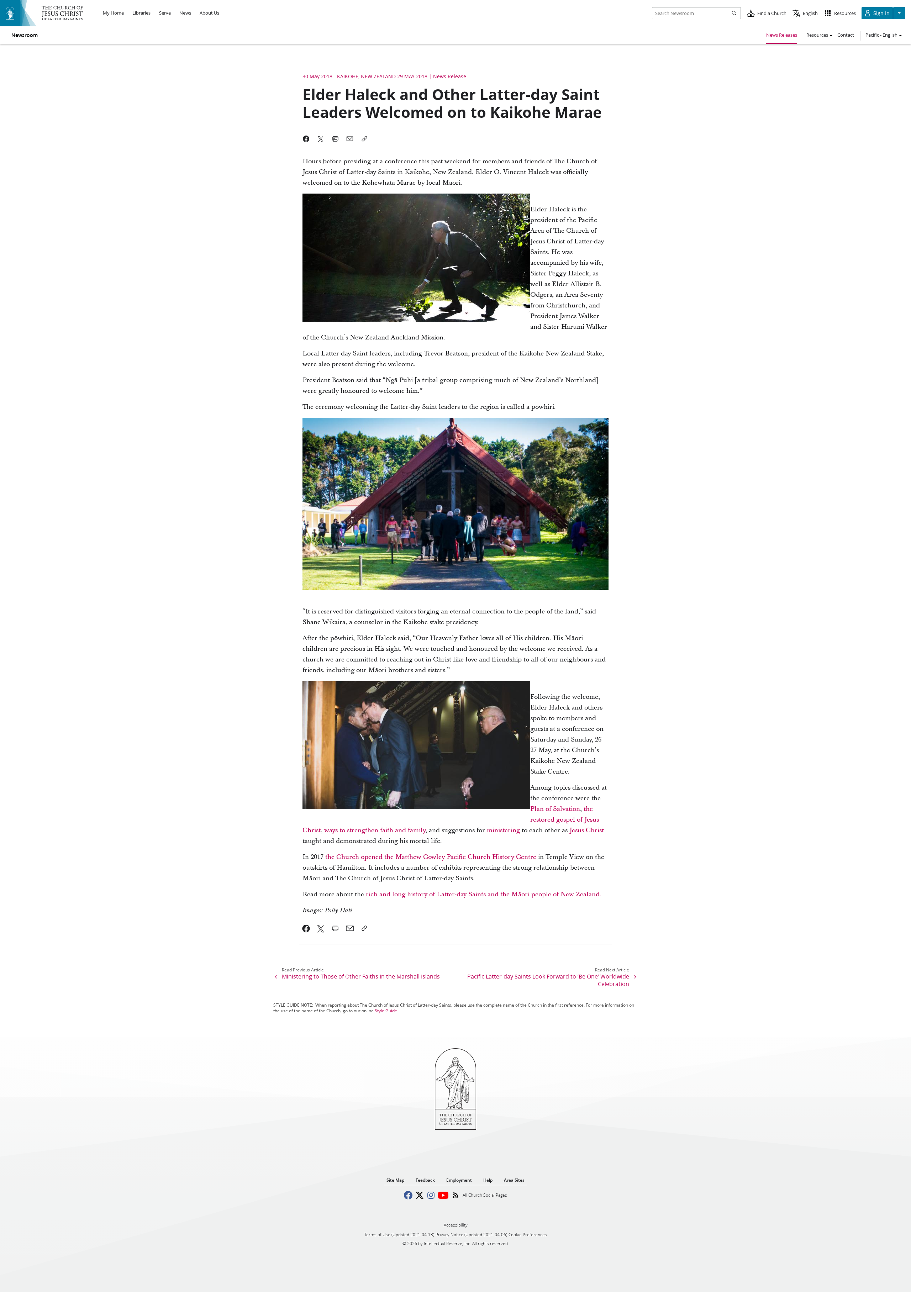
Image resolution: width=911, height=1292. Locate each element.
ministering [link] (503, 830)
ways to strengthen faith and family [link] (374, 830)
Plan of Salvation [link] (555, 809)
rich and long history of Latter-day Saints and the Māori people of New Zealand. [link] (483, 894)
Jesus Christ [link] (586, 830)
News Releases (781, 35)
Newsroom (24, 35)
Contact (845, 35)
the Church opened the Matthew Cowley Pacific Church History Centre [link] (430, 857)
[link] (306, 928)
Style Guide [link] (386, 1011)
